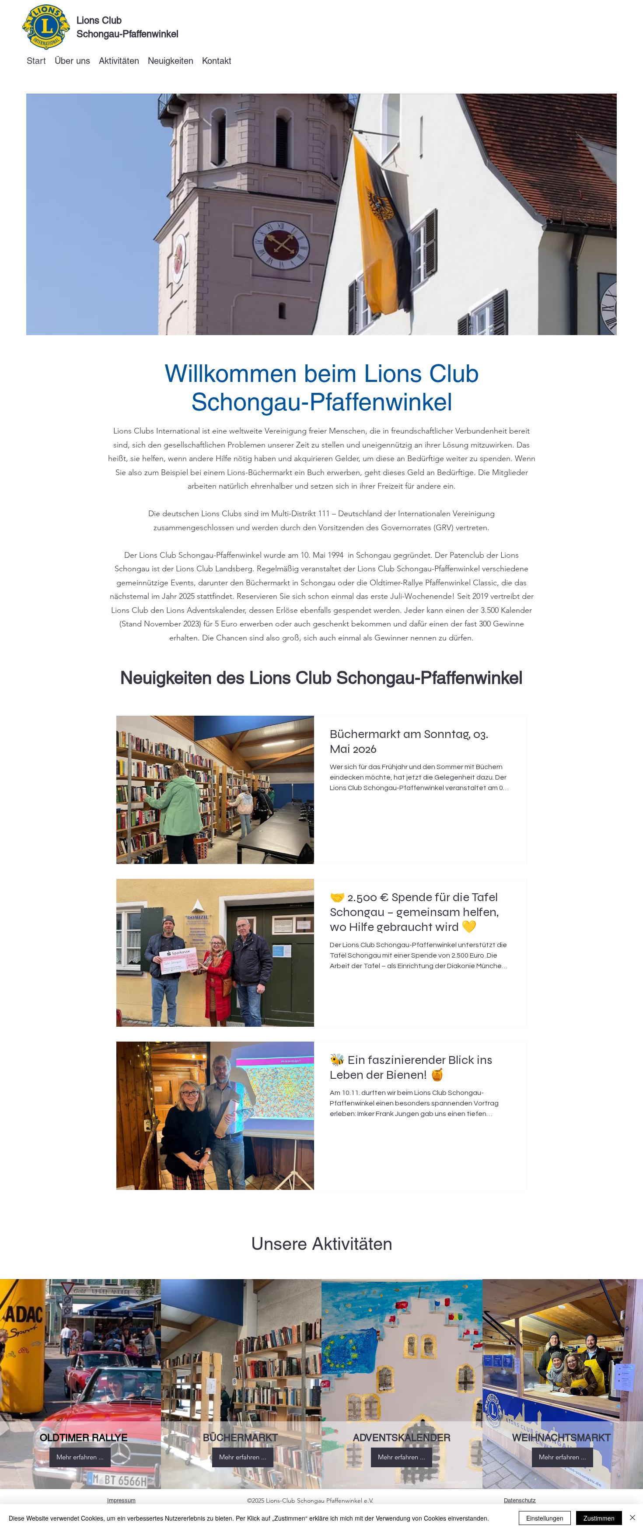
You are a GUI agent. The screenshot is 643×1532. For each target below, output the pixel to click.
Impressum (121, 1500)
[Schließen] (632, 1518)
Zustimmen (599, 1518)
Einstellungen (544, 1518)
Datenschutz (520, 1500)
